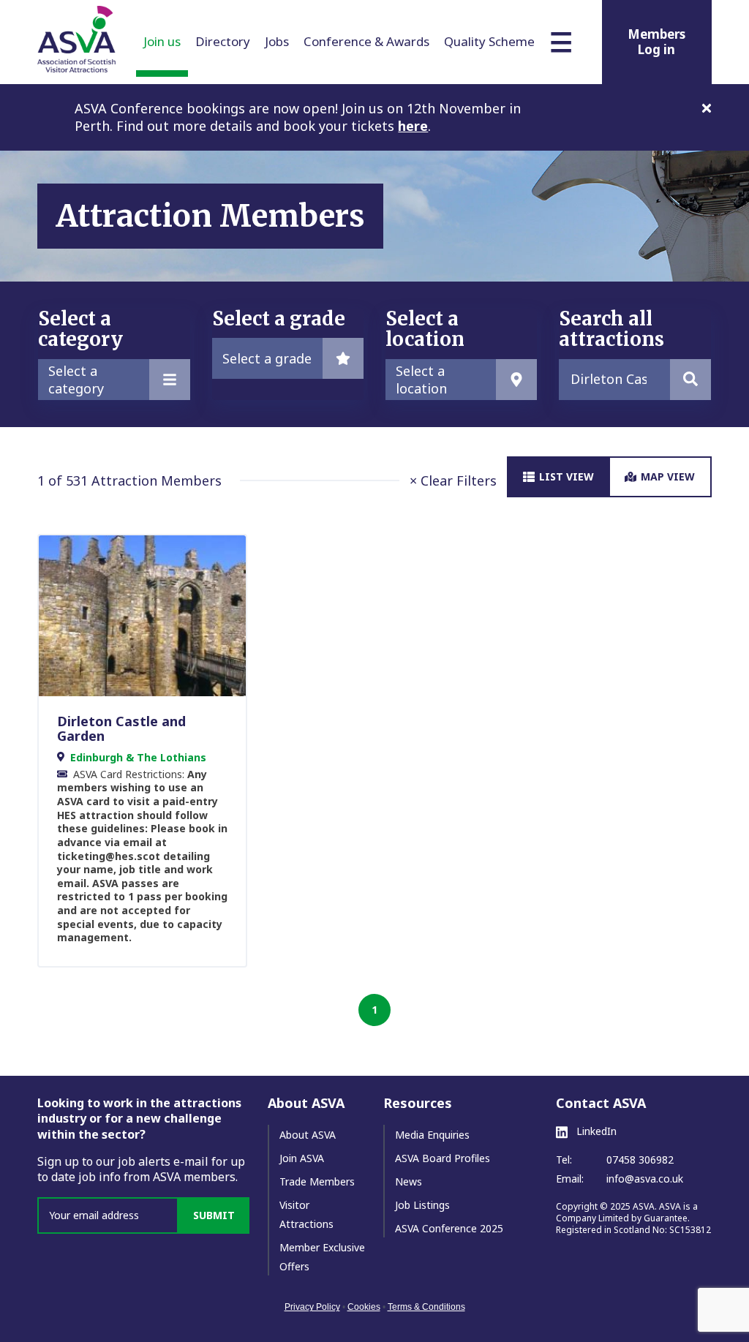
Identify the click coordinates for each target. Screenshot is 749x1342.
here (413, 126)
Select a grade (267, 358)
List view (566, 476)
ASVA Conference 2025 (449, 1228)
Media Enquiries (432, 1135)
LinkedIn (595, 1131)
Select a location (421, 379)
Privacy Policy (312, 1307)
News (408, 1181)
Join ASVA (301, 1158)
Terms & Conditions (426, 1307)
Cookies (363, 1307)
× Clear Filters (453, 480)
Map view (668, 476)
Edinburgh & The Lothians (138, 757)
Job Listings (422, 1205)
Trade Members (317, 1181)
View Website (135, 615)
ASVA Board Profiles (442, 1158)
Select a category (76, 379)
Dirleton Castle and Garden (121, 728)
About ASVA (307, 1135)
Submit (214, 1215)
